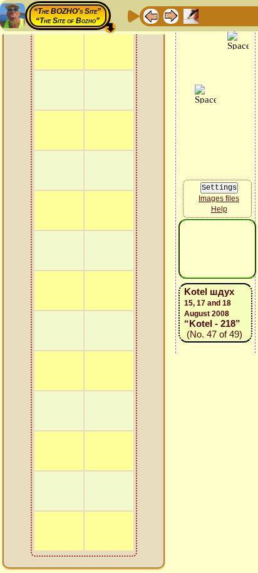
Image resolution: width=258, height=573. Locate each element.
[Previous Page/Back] (150, 15)
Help (219, 277)
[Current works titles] (231, 15)
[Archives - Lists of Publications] (191, 15)
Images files (219, 266)
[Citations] (211, 15)
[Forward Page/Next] (170, 15)
